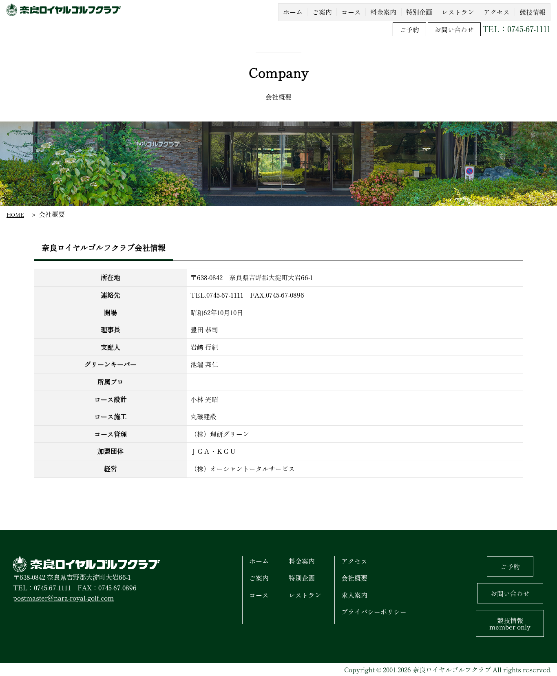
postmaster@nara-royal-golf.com (63, 598)
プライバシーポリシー (374, 611)
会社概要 (354, 578)
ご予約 (409, 29)
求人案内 (354, 595)
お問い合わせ (454, 29)
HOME (15, 215)
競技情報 (509, 623)
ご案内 (259, 578)
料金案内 (302, 561)
